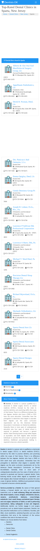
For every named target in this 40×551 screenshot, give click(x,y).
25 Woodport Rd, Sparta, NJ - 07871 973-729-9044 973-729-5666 (19, 196)
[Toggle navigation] (35, 2)
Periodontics (10, 393)
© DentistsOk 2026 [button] (10, 539)
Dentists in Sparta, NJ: (11, 383)
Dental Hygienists (11, 534)
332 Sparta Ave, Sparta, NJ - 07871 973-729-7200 (24, 180)
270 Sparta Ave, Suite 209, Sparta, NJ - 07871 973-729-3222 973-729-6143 (20, 107)
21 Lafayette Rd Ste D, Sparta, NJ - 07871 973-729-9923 (20, 316)
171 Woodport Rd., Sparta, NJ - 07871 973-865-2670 (19, 72)
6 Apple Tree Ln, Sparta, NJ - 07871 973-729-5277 (20, 248)
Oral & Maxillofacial (12, 390)
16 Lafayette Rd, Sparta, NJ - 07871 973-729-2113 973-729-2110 (18, 363)
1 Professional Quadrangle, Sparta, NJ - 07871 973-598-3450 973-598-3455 (19, 90)
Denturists (9, 524)
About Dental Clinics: (10, 399)
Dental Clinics (13, 14)
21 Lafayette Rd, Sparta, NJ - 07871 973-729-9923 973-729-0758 (19, 213)
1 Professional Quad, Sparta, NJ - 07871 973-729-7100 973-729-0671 (20, 165)
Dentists (9, 387)
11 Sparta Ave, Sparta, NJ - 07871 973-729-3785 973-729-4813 (20, 231)
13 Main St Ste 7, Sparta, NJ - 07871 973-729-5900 (19, 282)
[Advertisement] (20, 38)
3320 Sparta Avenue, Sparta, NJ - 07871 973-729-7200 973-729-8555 (20, 347)
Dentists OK (11, 2)
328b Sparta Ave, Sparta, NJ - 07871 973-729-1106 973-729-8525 (20, 299)
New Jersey (24, 14)
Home (5, 14)
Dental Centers (11, 530)
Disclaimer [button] (20, 544)
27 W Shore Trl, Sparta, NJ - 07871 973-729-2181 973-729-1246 (19, 264)
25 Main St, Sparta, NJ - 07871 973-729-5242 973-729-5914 (23, 331)
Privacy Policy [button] (20, 548)
